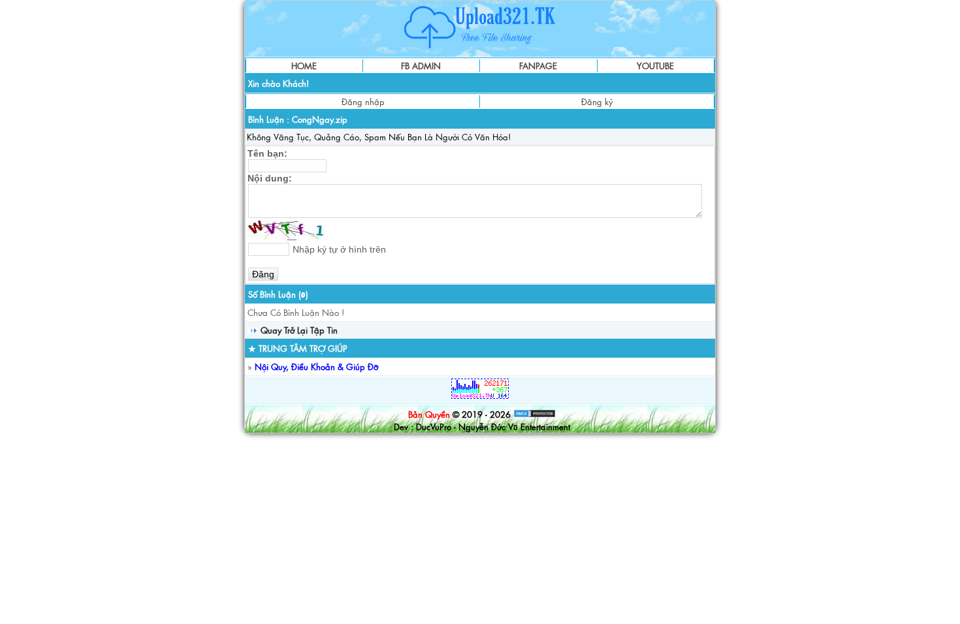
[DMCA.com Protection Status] (534, 414)
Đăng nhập (363, 101)
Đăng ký (597, 101)
